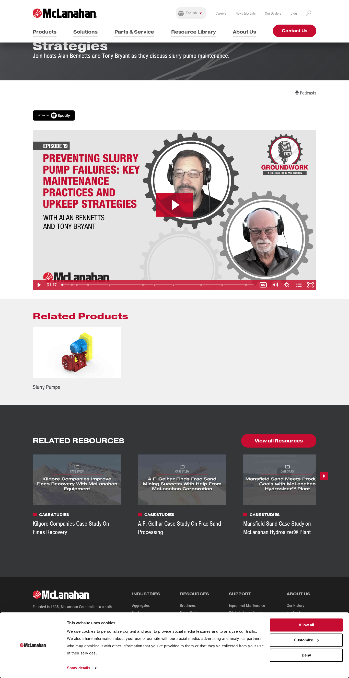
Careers (221, 13)
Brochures (188, 605)
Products (44, 32)
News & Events (246, 13)
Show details (78, 668)
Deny (306, 655)
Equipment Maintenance (247, 605)
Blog (293, 13)
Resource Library (193, 32)
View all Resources (279, 441)
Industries (146, 594)
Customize (303, 640)
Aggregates (141, 605)
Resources (194, 594)
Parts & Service (134, 32)
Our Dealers (273, 13)
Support (240, 594)
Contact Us (294, 31)
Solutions (85, 32)
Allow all (306, 625)
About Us (244, 32)
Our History (295, 605)
